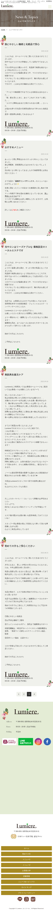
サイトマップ (26, 887)
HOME (3, 29)
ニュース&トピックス (26, 882)
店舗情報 (26, 876)
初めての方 (26, 854)
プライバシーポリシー (26, 893)
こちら (14, 210)
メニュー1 (26, 859)
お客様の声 (26, 871)
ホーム (26, 848)
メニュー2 (26, 865)
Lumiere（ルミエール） (24, 908)
